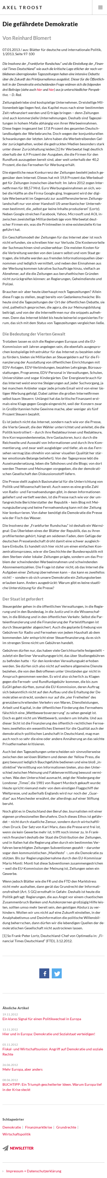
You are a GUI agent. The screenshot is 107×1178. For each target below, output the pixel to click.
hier (39, 89)
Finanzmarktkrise (38, 1127)
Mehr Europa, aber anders (22, 1069)
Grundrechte (66, 1127)
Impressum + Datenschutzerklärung (33, 1171)
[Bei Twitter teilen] (57, 973)
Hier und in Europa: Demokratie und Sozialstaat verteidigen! (48, 1034)
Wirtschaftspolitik (16, 1134)
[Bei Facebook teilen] (44, 973)
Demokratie (11, 1127)
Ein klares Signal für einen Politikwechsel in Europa (41, 1019)
